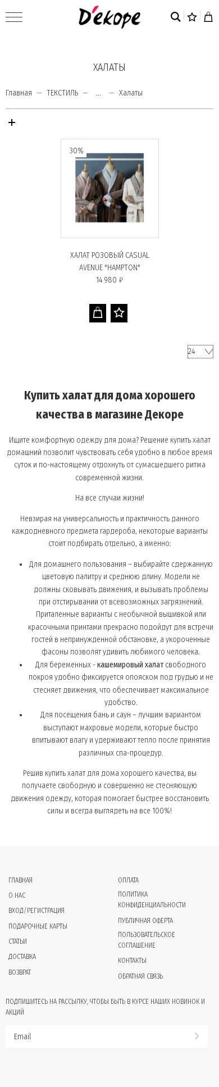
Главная (19, 93)
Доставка (22, 957)
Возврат (19, 972)
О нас (16, 895)
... (98, 93)
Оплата (128, 880)
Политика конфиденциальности (152, 899)
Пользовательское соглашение (146, 940)
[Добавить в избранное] (119, 313)
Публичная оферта (145, 921)
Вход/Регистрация (36, 911)
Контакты (132, 961)
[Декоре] (109, 17)
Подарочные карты (37, 926)
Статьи (17, 941)
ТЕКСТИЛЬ (62, 93)
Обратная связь (140, 976)
